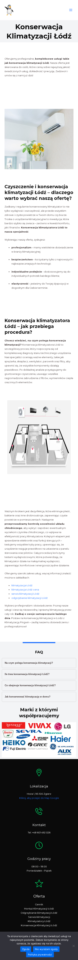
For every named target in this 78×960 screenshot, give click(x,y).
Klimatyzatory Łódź (39, 921)
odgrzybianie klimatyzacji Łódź (29, 598)
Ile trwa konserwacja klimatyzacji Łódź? (27, 674)
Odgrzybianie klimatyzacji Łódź (39, 912)
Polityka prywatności (40, 954)
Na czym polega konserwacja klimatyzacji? (29, 662)
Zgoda (25, 949)
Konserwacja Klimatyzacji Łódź (39, 925)
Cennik (39, 904)
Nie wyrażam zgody (46, 949)
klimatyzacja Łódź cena (25, 589)
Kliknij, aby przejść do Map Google (39, 798)
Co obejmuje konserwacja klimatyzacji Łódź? (30, 685)
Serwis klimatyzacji (39, 917)
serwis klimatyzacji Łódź (25, 593)
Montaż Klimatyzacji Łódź (39, 908)
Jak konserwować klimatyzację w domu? (27, 696)
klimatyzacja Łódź (21, 585)
